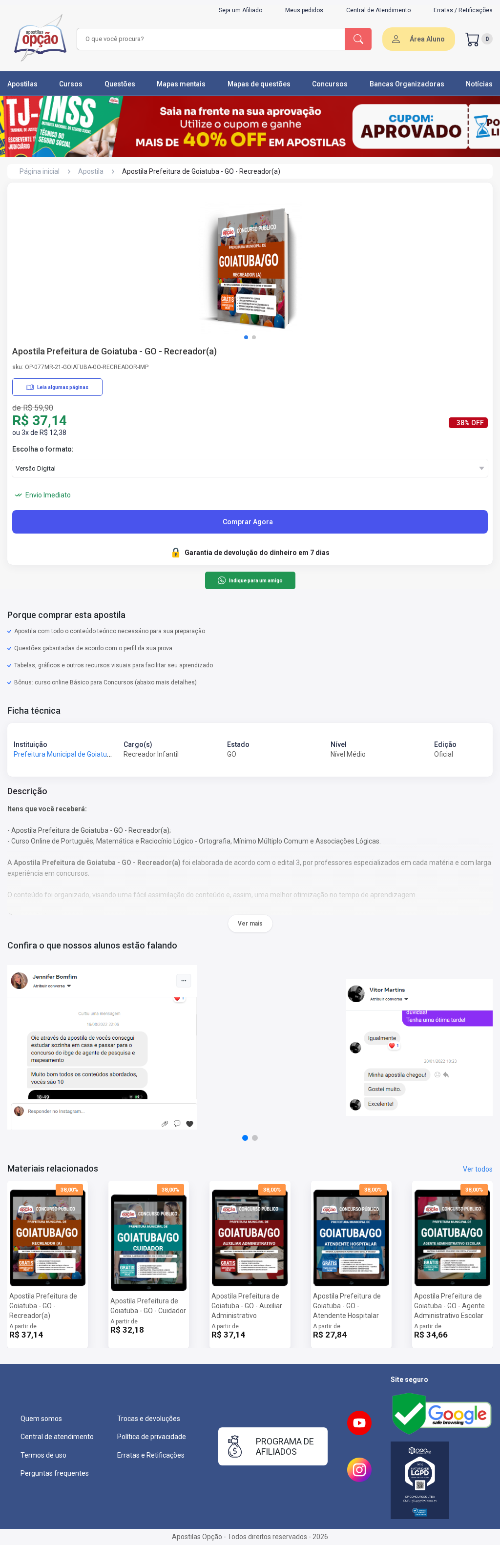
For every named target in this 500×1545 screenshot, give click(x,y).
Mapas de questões (259, 84)
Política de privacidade (151, 1437)
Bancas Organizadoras (407, 84)
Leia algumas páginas (62, 387)
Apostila (91, 171)
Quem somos (41, 1418)
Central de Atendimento (378, 10)
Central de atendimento (57, 1437)
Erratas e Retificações (151, 1455)
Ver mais (250, 923)
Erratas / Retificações (463, 10)
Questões (119, 84)
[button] (246, 337)
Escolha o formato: (43, 449)
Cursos (71, 84)
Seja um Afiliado (240, 10)
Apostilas (22, 84)
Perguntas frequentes (55, 1473)
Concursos (330, 84)
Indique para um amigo (255, 580)
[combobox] (209, 39)
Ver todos (478, 1169)
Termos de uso (43, 1455)
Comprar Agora (248, 522)
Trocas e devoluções (148, 1418)
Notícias (479, 84)
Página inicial (40, 171)
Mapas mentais (181, 84)
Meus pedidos (304, 10)
